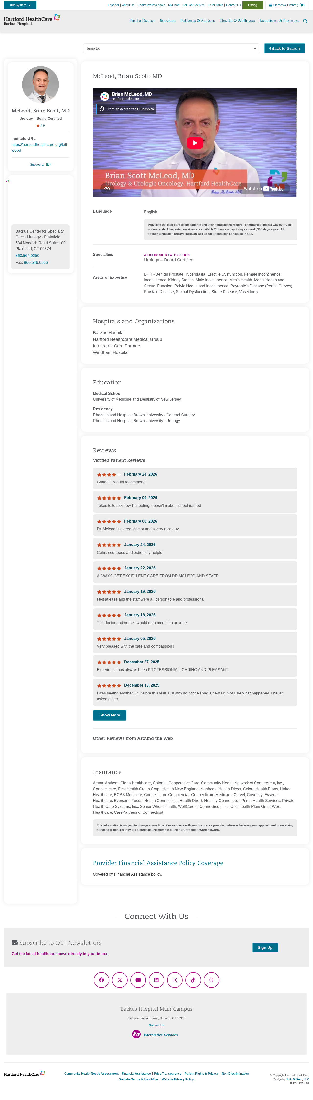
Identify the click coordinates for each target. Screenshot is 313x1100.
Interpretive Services (161, 1035)
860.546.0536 (36, 262)
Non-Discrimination (235, 1073)
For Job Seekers (193, 5)
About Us (128, 5)
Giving (252, 5)
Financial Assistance (136, 1073)
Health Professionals (151, 5)
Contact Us (233, 5)
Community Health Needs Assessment (91, 1073)
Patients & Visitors (197, 21)
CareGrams (215, 5)
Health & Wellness (237, 21)
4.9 (42, 125)
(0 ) (301, 5)
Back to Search (285, 48)
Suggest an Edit (40, 164)
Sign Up (265, 947)
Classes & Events (284, 5)
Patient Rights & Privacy (202, 1073)
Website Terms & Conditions (139, 1079)
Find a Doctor (142, 21)
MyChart (173, 5)
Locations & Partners (279, 21)
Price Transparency (167, 1073)
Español (113, 5)
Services (168, 21)
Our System (19, 5)
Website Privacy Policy (178, 1079)
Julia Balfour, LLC (297, 1079)
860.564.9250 (27, 256)
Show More (109, 715)
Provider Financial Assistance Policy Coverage (158, 863)
